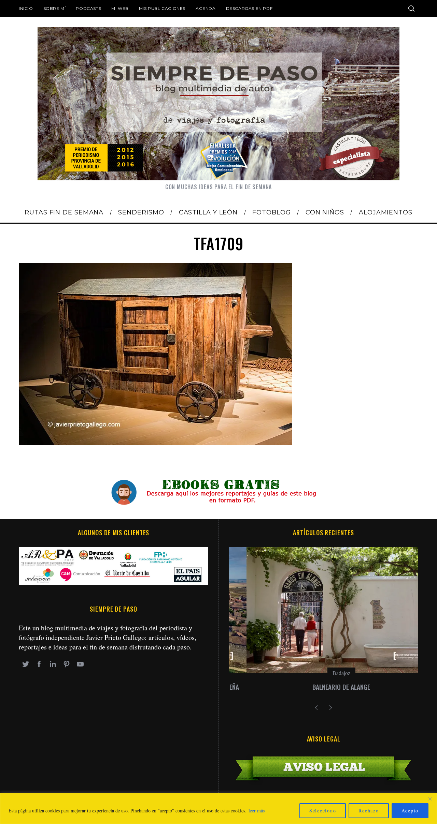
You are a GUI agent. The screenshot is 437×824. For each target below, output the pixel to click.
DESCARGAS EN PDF (249, 8)
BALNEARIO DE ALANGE (323, 687)
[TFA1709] (155, 442)
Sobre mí (54, 8)
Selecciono (322, 810)
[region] (218, 808)
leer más (257, 810)
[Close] (430, 799)
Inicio (26, 8)
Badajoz (324, 672)
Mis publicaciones (162, 8)
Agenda (206, 8)
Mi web (120, 8)
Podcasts (88, 8)
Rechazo (368, 810)
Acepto (410, 810)
